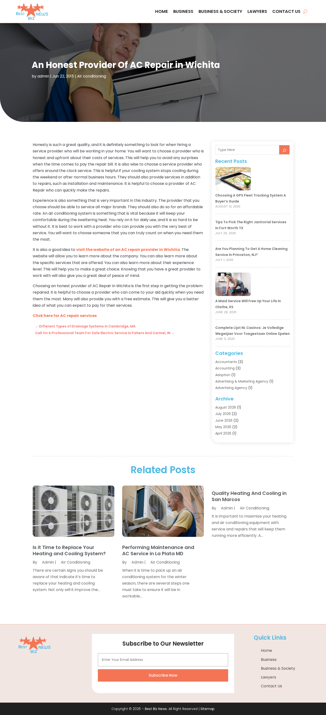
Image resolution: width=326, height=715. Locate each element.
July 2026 (223, 413)
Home (161, 11)
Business (183, 11)
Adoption (222, 375)
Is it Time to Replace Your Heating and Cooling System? (69, 550)
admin (43, 76)
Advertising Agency (231, 387)
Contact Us (286, 11)
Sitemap (207, 708)
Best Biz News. (156, 708)
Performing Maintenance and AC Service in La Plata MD (158, 550)
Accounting (225, 368)
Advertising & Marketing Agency (241, 381)
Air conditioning (91, 76)
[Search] (284, 150)
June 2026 (223, 420)
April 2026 (223, 433)
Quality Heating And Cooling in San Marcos (249, 496)
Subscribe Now (163, 675)
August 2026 (225, 407)
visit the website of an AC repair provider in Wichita (128, 249)
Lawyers (257, 11)
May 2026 (223, 427)
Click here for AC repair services (65, 315)
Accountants (226, 361)
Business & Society (220, 11)
